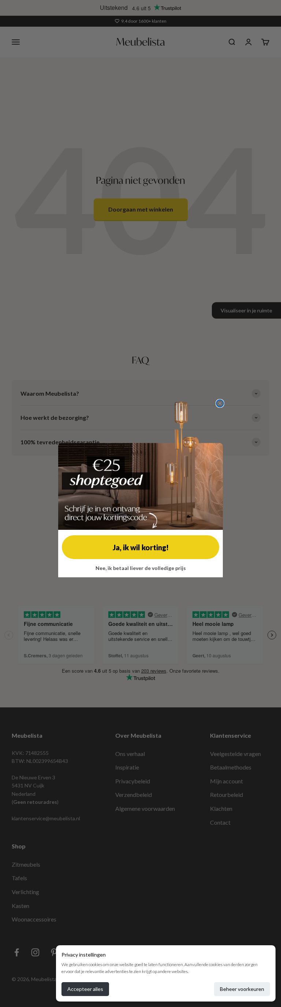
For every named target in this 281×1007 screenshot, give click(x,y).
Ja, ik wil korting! (141, 547)
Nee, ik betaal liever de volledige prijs (140, 568)
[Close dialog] (220, 403)
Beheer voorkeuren (242, 989)
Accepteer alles (85, 989)
